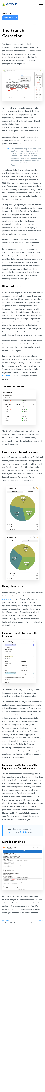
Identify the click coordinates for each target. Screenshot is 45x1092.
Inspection (11, 832)
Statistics (23, 832)
